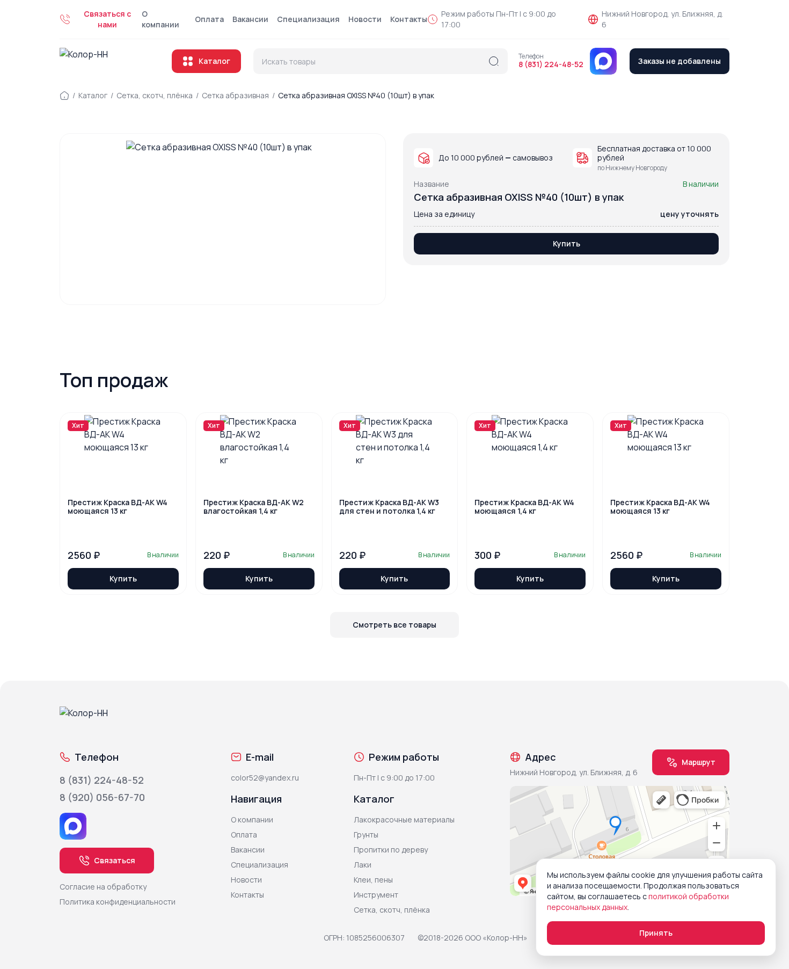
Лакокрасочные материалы (404, 819)
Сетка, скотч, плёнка (154, 95)
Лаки (362, 864)
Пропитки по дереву (391, 849)
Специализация (308, 19)
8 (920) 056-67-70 (102, 797)
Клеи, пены (373, 880)
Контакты (408, 19)
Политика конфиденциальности (118, 902)
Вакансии (250, 19)
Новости (365, 19)
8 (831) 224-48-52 (550, 64)
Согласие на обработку (103, 886)
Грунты (366, 834)
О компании (160, 19)
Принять (656, 933)
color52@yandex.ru (265, 778)
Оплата (209, 19)
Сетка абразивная (235, 95)
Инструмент (376, 895)
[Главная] (64, 95)
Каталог (214, 61)
